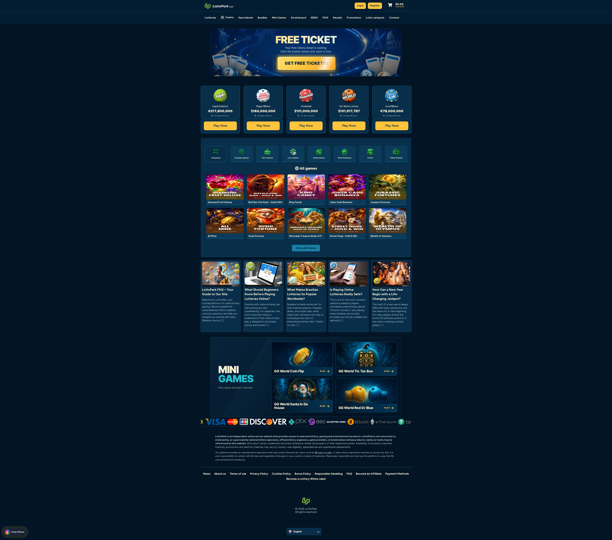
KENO (314, 17)
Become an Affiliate (369, 473)
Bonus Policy (303, 473)
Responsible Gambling (329, 473)
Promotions (354, 17)
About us (220, 473)
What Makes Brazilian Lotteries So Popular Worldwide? (302, 294)
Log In (360, 5)
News (206, 473)
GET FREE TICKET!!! (306, 63)
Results (337, 17)
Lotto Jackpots (375, 17)
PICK (325, 17)
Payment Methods (397, 473)
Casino (229, 17)
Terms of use (238, 473)
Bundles (262, 17)
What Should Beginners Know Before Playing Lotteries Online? (261, 294)
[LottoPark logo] (219, 6)
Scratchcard (298, 17)
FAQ (349, 473)
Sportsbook (245, 17)
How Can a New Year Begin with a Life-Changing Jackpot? (387, 294)
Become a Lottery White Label (306, 478)
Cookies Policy (281, 473)
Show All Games (306, 248)
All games (308, 168)
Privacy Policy (259, 473)
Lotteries (210, 17)
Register (375, 5)
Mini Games (279, 17)
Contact (394, 17)
